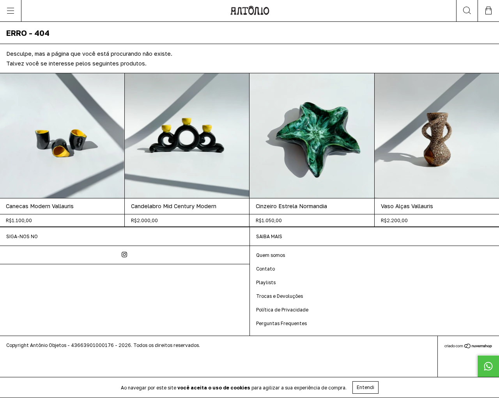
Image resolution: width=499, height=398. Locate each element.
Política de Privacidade (282, 310)
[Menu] (10, 10)
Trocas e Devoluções (279, 296)
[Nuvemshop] (468, 346)
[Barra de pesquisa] (467, 10)
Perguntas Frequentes (281, 323)
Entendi (365, 387)
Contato (265, 269)
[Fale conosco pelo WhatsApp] (488, 366)
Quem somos (270, 255)
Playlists (266, 282)
